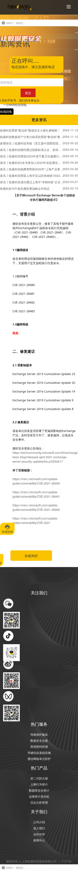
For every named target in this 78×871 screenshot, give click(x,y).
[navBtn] (69, 6)
